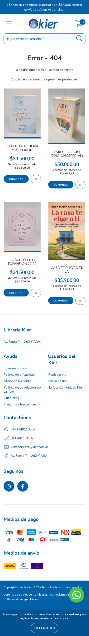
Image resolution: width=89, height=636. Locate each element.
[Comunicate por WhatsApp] (76, 595)
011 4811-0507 (22, 438)
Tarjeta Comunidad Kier (65, 387)
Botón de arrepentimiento (24, 599)
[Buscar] (79, 38)
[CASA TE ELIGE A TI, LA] (80, 301)
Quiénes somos (15, 368)
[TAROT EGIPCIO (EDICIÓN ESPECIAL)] (80, 185)
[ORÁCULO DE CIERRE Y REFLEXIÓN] (36, 179)
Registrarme (57, 374)
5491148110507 (23, 429)
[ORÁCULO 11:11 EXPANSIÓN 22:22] (36, 293)
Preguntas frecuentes (20, 404)
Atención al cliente (17, 381)
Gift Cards (11, 398)
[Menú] (9, 24)
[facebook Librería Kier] (22, 486)
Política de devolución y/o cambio (22, 389)
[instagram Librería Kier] (9, 486)
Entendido (44, 628)
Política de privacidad (19, 374)
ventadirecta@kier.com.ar (29, 447)
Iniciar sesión (58, 381)
